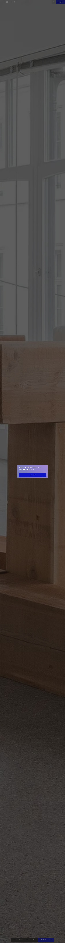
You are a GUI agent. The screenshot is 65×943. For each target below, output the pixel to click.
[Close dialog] (45, 467)
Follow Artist (32, 474)
